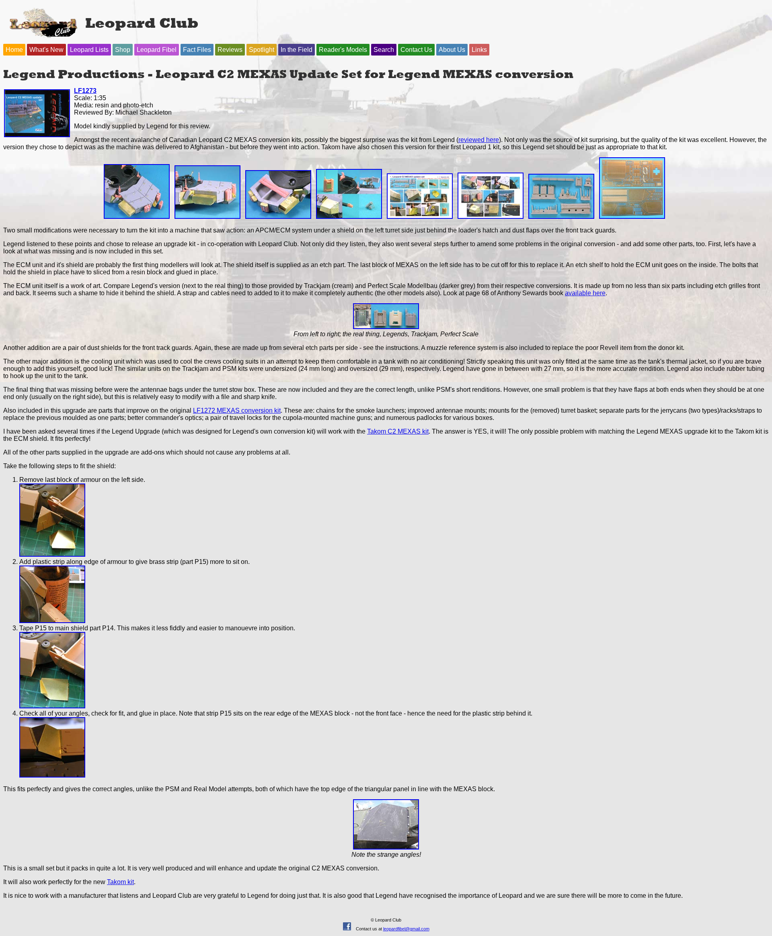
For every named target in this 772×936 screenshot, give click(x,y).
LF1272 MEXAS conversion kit (237, 410)
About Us (452, 49)
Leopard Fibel (157, 49)
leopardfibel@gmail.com (406, 928)
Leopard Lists (89, 49)
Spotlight (261, 49)
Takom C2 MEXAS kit (398, 431)
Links (479, 49)
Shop (122, 49)
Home (14, 49)
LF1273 (85, 90)
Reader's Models (343, 49)
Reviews (230, 49)
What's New (46, 49)
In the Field (296, 49)
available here (585, 293)
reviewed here (478, 139)
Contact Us (416, 49)
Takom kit (120, 881)
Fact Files (197, 49)
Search (384, 49)
